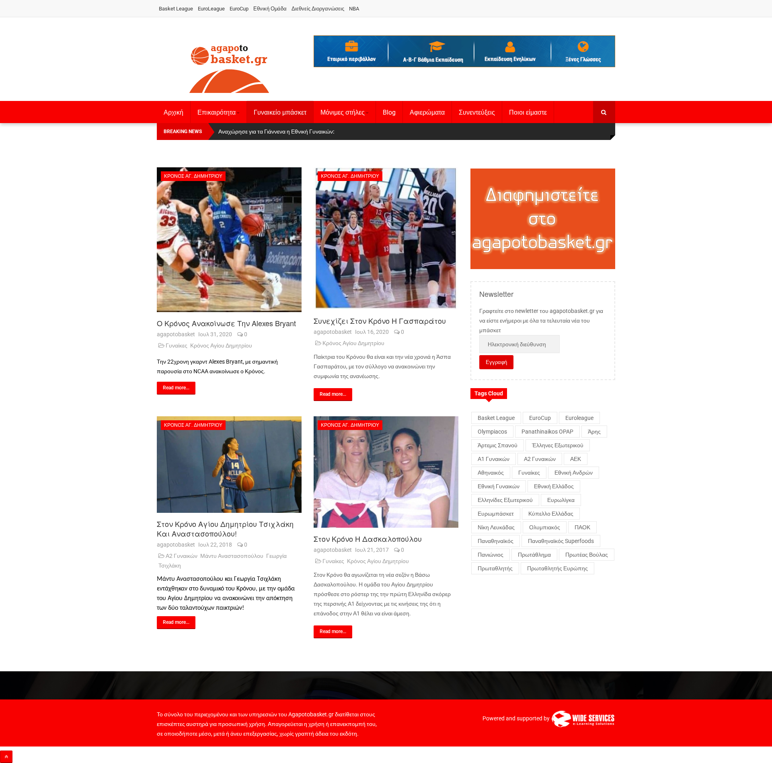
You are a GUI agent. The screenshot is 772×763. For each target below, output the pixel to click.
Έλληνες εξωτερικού (557, 445)
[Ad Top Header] (464, 51)
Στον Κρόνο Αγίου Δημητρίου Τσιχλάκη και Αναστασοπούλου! (225, 528)
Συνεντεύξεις (477, 112)
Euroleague (579, 418)
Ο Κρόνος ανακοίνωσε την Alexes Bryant (226, 323)
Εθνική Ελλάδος (554, 486)
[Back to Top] (6, 757)
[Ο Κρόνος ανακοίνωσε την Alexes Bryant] (229, 239)
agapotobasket (176, 334)
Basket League (176, 9)
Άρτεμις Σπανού (497, 445)
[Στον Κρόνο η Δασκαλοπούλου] (386, 472)
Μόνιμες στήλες (342, 112)
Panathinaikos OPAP (547, 431)
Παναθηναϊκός (495, 541)
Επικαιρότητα (216, 112)
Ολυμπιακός (544, 527)
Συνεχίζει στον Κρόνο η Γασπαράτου (380, 320)
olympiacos (492, 431)
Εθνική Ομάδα (270, 9)
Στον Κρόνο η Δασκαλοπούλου (368, 538)
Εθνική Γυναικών (498, 486)
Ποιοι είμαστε (528, 112)
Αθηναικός (491, 472)
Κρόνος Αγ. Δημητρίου (193, 176)
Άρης (594, 431)
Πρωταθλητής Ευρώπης (557, 568)
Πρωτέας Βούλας (586, 554)
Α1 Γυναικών (493, 459)
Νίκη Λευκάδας (496, 527)
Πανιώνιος (490, 554)
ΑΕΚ (575, 459)
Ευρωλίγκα (561, 500)
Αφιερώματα (427, 112)
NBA (354, 9)
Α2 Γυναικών (181, 556)
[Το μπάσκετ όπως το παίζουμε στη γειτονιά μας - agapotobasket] (229, 67)
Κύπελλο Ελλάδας (550, 513)
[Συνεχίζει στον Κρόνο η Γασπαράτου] (386, 238)
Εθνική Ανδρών (573, 472)
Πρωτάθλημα (534, 554)
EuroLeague (211, 9)
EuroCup (239, 9)
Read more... (176, 388)
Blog (389, 112)
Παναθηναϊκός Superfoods (561, 541)
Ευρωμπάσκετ (496, 513)
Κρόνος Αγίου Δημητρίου (221, 345)
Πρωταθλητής (495, 568)
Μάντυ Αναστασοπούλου (231, 556)
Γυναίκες (176, 345)
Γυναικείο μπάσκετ (280, 112)
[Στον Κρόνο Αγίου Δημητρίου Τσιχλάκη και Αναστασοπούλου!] (229, 464)
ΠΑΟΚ (582, 527)
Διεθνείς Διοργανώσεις (318, 9)
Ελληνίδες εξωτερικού (505, 500)
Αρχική (173, 112)
